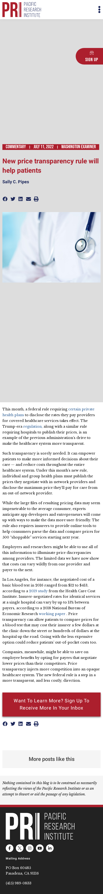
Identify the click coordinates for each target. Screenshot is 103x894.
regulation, (33, 426)
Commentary (16, 147)
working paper (52, 614)
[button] (76, 9)
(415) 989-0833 (18, 883)
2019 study (38, 591)
